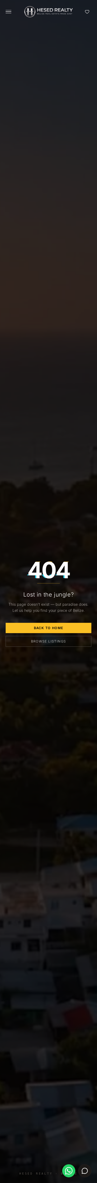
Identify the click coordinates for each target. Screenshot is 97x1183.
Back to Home (48, 628)
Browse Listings (48, 641)
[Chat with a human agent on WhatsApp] (68, 1170)
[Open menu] (8, 12)
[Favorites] (87, 12)
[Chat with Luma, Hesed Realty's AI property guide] (84, 1170)
